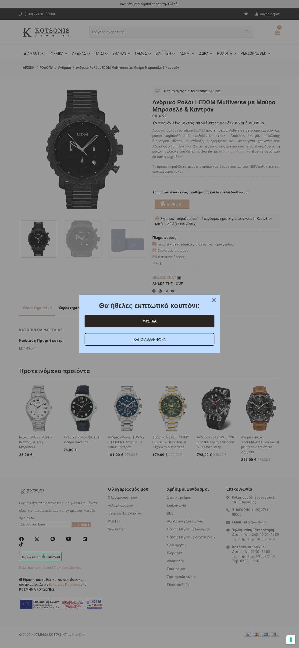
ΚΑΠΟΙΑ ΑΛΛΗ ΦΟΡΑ (150, 339)
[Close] (214, 300)
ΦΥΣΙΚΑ (149, 321)
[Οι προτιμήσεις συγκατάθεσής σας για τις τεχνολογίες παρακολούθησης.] (290, 639)
